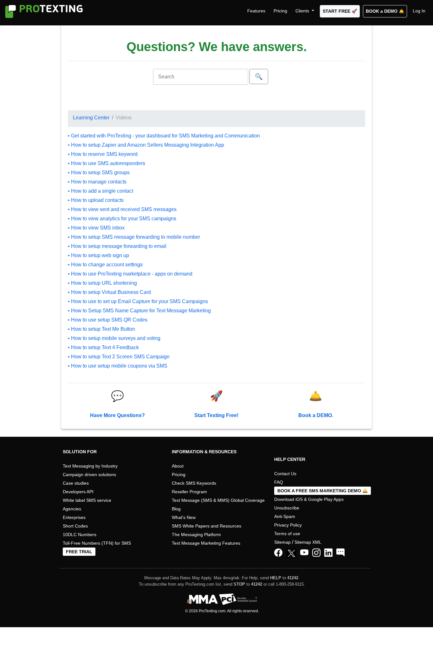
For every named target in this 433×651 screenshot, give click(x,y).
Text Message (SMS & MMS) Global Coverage (218, 500)
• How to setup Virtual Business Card (109, 292)
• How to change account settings (105, 264)
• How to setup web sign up (98, 255)
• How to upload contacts (96, 200)
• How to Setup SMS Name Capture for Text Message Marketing (139, 310)
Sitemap (282, 542)
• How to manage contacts (97, 181)
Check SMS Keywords (194, 483)
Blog (176, 508)
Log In (419, 10)
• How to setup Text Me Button (101, 329)
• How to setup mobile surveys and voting (114, 338)
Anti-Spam (284, 516)
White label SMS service (87, 500)
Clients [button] (302, 10)
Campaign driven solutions (89, 474)
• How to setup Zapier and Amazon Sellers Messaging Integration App (146, 145)
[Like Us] (278, 553)
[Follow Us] (292, 554)
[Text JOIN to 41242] (340, 553)
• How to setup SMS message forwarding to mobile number (134, 237)
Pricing (280, 10)
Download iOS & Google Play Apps (309, 499)
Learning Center (91, 117)
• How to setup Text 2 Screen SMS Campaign (119, 356)
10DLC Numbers (79, 534)
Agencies (72, 508)
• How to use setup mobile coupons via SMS (117, 366)
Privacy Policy (288, 525)
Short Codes (75, 525)
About (178, 465)
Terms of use (287, 533)
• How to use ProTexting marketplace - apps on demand (130, 273)
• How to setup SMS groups (99, 172)
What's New (184, 517)
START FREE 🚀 (340, 11)
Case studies (76, 483)
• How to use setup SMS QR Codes (107, 319)
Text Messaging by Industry (90, 465)
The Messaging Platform (196, 534)
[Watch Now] (304, 553)
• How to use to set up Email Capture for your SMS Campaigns (138, 301)
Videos (124, 117)
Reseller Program (189, 491)
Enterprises (74, 517)
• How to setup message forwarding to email (117, 246)
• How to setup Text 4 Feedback (103, 347)
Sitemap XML (307, 542)
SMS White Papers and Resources (206, 525)
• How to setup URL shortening (102, 283)
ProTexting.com (212, 611)
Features (256, 10)
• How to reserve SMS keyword (103, 154)
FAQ (278, 482)
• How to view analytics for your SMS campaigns (122, 218)
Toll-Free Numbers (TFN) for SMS (97, 543)
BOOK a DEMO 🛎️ (385, 11)
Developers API (78, 491)
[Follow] (316, 553)
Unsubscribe (286, 507)
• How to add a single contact (100, 191)
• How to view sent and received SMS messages (122, 209)
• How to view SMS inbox (96, 227)
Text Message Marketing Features (206, 543)
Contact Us (285, 473)
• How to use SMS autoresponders (106, 163)
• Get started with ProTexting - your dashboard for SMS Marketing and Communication (164, 135)
